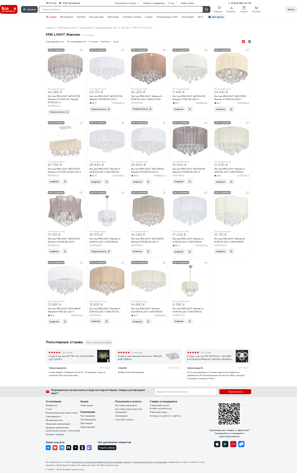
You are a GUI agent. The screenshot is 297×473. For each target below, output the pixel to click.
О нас (49, 409)
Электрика (113, 16)
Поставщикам (87, 415)
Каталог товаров (55, 434)
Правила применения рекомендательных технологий (63, 429)
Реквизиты (51, 405)
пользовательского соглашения (150, 462)
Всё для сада (96, 16)
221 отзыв (67, 352)
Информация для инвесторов (62, 412)
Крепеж (81, 16)
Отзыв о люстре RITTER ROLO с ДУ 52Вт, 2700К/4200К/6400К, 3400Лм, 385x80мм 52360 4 (210, 358)
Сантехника (187, 16)
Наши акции (86, 405)
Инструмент (66, 16)
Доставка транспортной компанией (128, 410)
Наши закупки (87, 427)
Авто (200, 16)
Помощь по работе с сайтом (165, 415)
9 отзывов (136, 352)
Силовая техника (132, 16)
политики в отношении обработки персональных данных (101, 462)
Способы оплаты (124, 419)
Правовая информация (58, 423)
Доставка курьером (126, 405)
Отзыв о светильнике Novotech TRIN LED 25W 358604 (140, 358)
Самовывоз (121, 415)
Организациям (88, 419)
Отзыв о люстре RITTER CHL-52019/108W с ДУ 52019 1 (71, 358)
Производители (54, 420)
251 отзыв (205, 352)
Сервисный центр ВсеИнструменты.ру (161, 407)
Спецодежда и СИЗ (167, 16)
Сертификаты (53, 416)
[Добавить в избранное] (81, 50)
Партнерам (86, 423)
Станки (149, 16)
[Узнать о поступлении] (190, 109)
